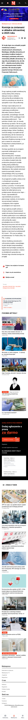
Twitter (3, 698)
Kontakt (4, 691)
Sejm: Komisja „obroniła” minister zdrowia (14, 373)
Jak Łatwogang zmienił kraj (10, 394)
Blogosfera (4, 677)
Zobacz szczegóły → (8, 307)
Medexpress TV (6, 672)
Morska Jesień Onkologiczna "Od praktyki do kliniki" (12, 301)
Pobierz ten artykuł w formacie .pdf (15, 266)
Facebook (4, 701)
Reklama (4, 684)
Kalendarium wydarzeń (7, 670)
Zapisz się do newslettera (13, 272)
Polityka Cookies (6, 689)
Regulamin (4, 444)
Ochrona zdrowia (17, 24)
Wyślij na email (10, 277)
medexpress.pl (12, 36)
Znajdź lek (4, 675)
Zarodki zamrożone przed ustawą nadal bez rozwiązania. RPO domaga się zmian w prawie (13, 568)
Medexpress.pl (6, 24)
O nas (4, 680)
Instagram (4, 703)
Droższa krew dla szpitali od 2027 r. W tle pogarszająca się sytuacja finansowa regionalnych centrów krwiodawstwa (13, 591)
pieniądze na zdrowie (9, 288)
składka (18, 286)
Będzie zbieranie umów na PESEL (11, 634)
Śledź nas (5, 694)
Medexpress (6, 666)
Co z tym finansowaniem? (9, 412)
